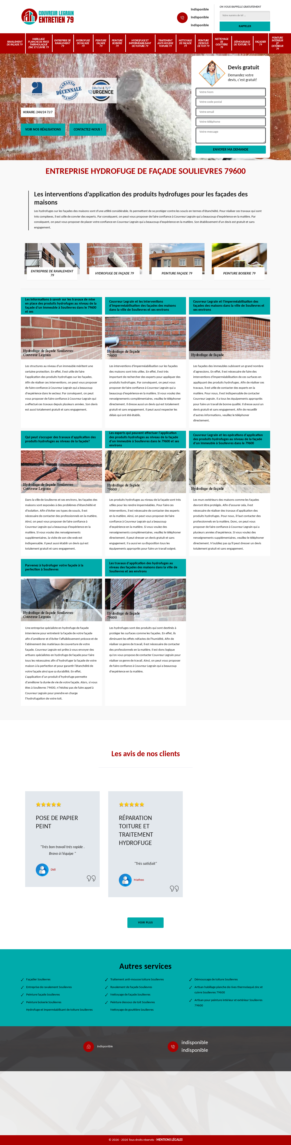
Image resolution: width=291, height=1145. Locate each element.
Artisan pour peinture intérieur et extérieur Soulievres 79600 (228, 1003)
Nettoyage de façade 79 (185, 43)
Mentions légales (169, 1140)
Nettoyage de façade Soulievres (130, 994)
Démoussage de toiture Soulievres (216, 979)
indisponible (200, 9)
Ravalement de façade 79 (15, 43)
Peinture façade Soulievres (43, 994)
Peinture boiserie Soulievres (43, 1002)
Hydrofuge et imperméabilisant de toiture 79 (140, 43)
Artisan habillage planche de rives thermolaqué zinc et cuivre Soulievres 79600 (228, 990)
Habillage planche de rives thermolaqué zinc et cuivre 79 (38, 43)
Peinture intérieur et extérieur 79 (277, 43)
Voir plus (145, 922)
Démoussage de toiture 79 (242, 43)
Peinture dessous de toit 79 (203, 43)
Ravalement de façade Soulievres (131, 987)
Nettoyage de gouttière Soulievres (132, 1009)
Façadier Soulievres (38, 979)
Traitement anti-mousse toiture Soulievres (137, 979)
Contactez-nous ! (88, 129)
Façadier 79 (260, 43)
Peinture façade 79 (100, 43)
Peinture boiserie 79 (117, 43)
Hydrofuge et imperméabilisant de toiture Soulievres (59, 1009)
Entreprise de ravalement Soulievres (49, 987)
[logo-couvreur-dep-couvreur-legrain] (47, 16)
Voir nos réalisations (43, 129)
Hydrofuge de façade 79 (83, 43)
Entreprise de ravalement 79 (62, 43)
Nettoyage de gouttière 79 (221, 43)
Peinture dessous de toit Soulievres (132, 1002)
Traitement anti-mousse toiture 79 (165, 43)
